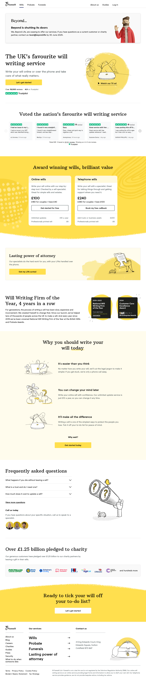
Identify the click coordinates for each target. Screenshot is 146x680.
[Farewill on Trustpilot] (16, 93)
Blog (7, 640)
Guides (105, 4)
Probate (31, 4)
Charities (9, 646)
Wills (21, 4)
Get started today (73, 445)
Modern (16, 673)
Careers (9, 643)
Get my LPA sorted (27, 271)
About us (94, 4)
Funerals (42, 4)
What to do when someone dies (13, 660)
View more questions (15, 502)
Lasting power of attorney (43, 656)
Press (7, 653)
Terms (7, 670)
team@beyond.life (37, 34)
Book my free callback (96, 208)
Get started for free (50, 208)
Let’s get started (23, 82)
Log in (115, 4)
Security (9, 656)
